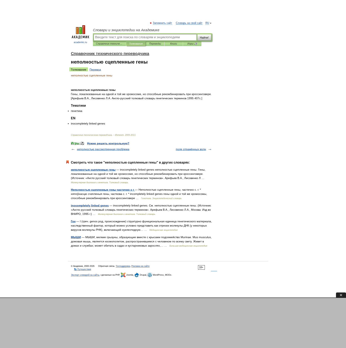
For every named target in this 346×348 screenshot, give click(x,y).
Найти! (204, 37)
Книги (173, 43)
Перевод (95, 69)
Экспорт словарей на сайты (85, 275)
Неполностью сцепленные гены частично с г (103, 189)
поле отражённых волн (191, 149)
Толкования (136, 43)
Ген (73, 221)
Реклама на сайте (140, 266)
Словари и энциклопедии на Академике (126, 30)
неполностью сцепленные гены (93, 169)
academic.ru (80, 42)
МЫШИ (76, 237)
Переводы (155, 43)
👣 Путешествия (82, 269)
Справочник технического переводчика (109, 43)
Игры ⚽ (192, 43)
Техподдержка (123, 266)
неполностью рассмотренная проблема (103, 149)
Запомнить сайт (162, 23)
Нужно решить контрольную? (108, 143)
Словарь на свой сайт (189, 23)
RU (207, 23)
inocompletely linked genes (90, 205)
